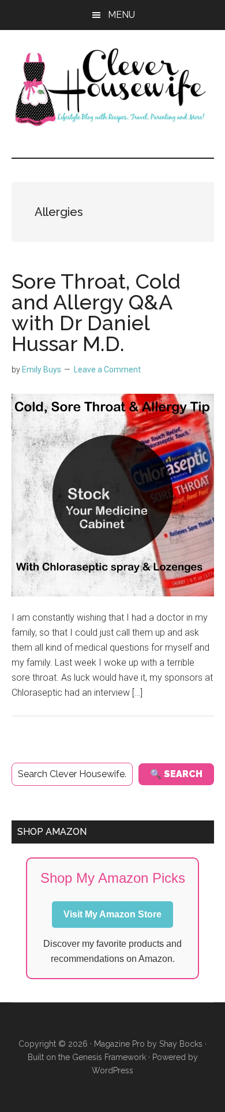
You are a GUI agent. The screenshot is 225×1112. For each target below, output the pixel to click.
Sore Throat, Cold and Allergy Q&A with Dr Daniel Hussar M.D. (96, 312)
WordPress (112, 1070)
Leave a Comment (107, 369)
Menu (121, 14)
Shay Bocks (180, 1043)
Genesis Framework (109, 1057)
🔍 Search (176, 773)
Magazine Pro (119, 1043)
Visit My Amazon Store (112, 914)
